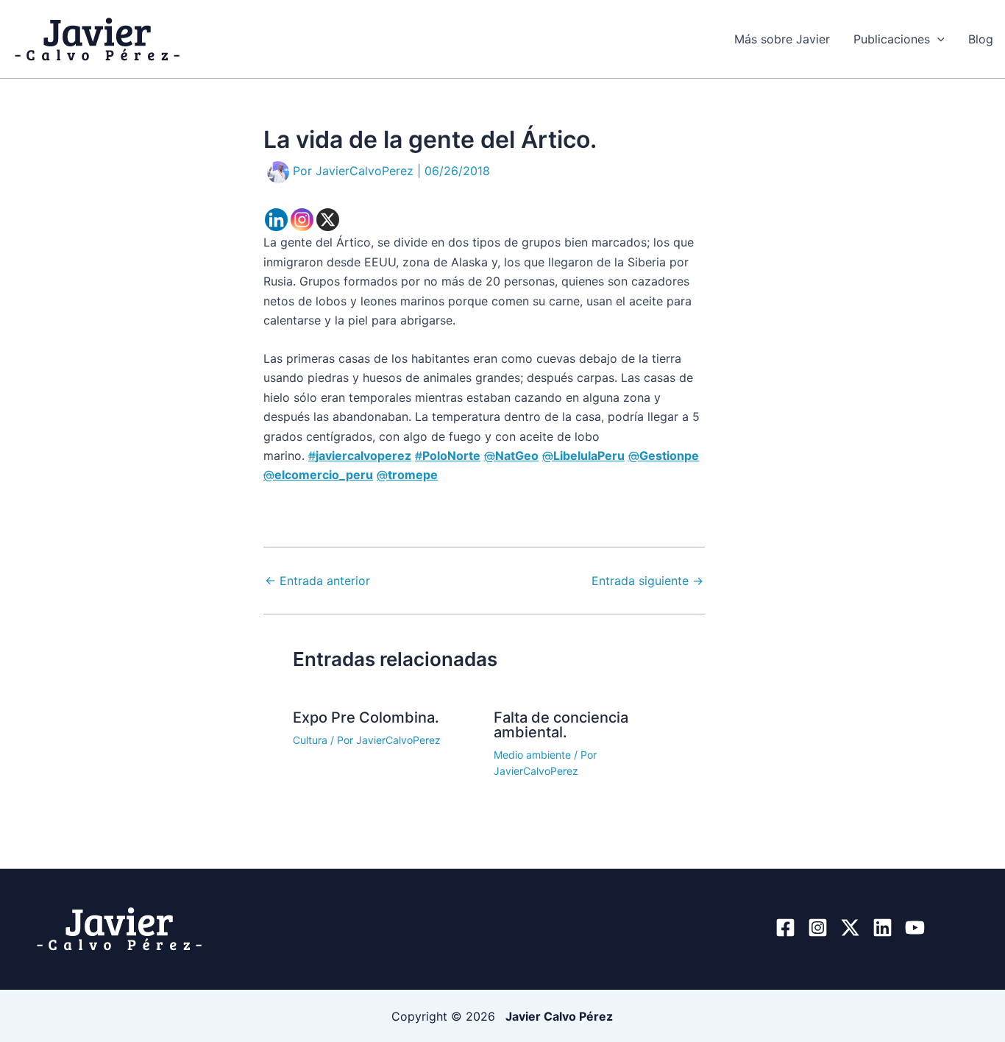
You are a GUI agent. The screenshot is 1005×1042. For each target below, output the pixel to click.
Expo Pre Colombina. (366, 717)
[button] (937, 39)
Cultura (310, 740)
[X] (327, 219)
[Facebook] (785, 927)
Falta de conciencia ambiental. (561, 725)
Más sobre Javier (782, 39)
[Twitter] (850, 927)
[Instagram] (302, 219)
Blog (980, 39)
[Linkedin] (276, 219)
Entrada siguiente (647, 580)
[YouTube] (915, 927)
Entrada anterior (317, 580)
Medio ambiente (532, 754)
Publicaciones (891, 39)
